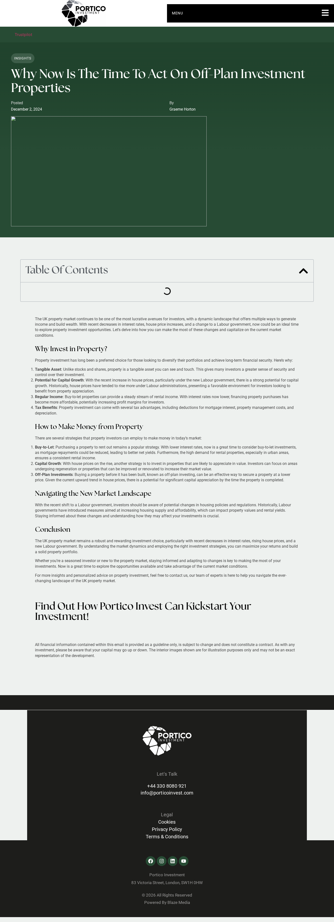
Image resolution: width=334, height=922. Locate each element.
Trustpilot (23, 34)
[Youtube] (184, 861)
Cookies (167, 822)
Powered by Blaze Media (167, 902)
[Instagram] (162, 861)
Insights (22, 58)
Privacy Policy (167, 829)
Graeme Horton (182, 109)
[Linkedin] (173, 861)
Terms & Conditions (167, 837)
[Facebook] (151, 861)
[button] (303, 271)
